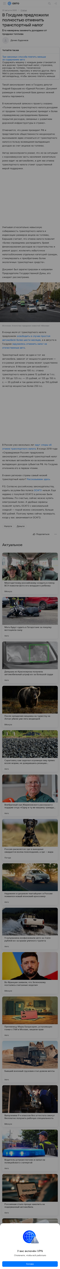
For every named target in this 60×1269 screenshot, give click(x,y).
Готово (30, 1264)
